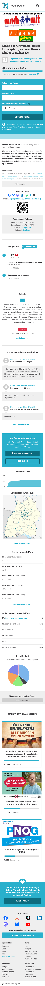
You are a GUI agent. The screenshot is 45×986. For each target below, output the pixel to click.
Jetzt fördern (22, 901)
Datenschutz (29, 972)
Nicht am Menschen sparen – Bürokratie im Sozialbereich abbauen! (21, 803)
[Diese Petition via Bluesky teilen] (13, 195)
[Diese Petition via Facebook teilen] (9, 195)
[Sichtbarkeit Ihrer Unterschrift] (29, 104)
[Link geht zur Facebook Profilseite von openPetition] (5, 918)
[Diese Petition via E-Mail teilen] (34, 195)
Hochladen (22, 461)
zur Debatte (21, 338)
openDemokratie (31, 951)
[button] (37, 6)
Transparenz (29, 967)
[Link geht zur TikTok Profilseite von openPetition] (28, 918)
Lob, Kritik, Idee (8, 956)
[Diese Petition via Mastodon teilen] (18, 195)
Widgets (28, 949)
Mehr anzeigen (21, 184)
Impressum (29, 974)
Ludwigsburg (31, 74)
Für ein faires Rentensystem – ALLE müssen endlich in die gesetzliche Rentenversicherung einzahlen (22, 754)
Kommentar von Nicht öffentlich (22, 359)
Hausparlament (31, 954)
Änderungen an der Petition (18, 275)
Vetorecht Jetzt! (31, 959)
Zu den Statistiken (20, 543)
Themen (5, 974)
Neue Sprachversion (22, 700)
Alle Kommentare (20, 425)
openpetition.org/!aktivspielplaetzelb (25, 199)
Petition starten (8, 972)
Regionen (5, 977)
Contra (22, 329)
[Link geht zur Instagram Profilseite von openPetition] (17, 918)
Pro (22, 300)
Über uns (5, 946)
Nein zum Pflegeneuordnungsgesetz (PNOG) (22, 850)
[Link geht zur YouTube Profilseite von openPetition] (28, 924)
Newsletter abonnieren (22, 935)
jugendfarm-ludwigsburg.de (16, 618)
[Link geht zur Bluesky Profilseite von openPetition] (17, 924)
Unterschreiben (22, 117)
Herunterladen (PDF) (23, 453)
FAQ (26, 946)
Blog (4, 951)
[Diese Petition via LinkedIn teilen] (22, 195)
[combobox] (22, 108)
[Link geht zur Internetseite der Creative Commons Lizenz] (3, 984)
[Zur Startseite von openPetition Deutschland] (14, 6)
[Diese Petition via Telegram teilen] (30, 195)
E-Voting (28, 956)
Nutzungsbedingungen (33, 969)
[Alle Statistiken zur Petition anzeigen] (22, 539)
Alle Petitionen (7, 969)
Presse (4, 954)
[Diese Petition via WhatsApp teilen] (26, 195)
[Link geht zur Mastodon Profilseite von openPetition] (5, 924)
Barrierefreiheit (30, 977)
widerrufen (6, 130)
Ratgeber (5, 967)
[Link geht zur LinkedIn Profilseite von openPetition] (39, 918)
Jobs (4, 949)
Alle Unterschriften (20, 605)
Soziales (26, 230)
